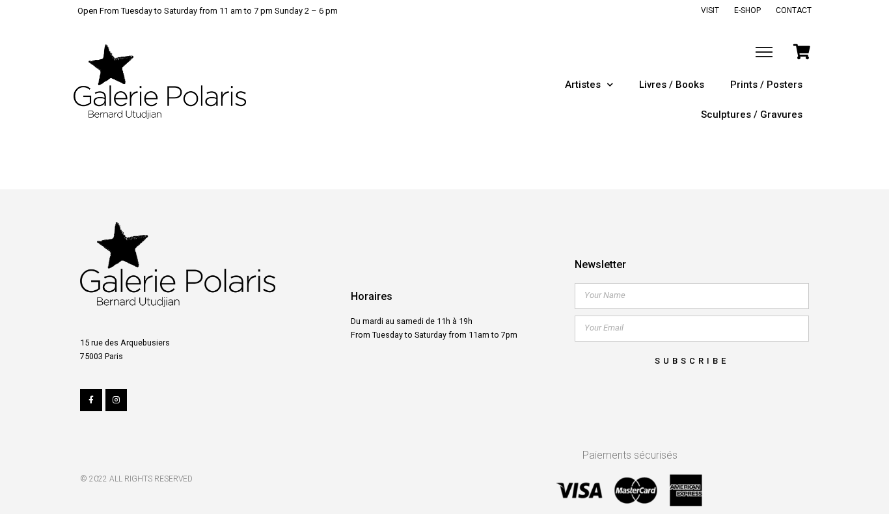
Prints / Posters (766, 84)
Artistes (583, 84)
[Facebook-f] (91, 400)
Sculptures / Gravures (751, 114)
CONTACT (794, 10)
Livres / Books (671, 84)
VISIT (710, 10)
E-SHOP (747, 10)
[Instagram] (116, 400)
